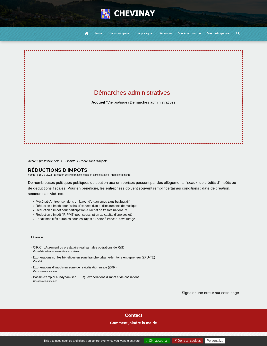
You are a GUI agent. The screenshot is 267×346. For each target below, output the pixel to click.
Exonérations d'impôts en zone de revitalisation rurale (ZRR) (74, 267)
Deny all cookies (189, 340)
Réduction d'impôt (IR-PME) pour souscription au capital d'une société (84, 214)
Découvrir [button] (166, 33)
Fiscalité (70, 161)
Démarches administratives (153, 102)
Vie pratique (117, 102)
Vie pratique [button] (144, 33)
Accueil (98, 102)
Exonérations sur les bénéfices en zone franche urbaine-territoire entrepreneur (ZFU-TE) (94, 257)
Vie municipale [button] (119, 33)
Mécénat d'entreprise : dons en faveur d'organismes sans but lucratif (82, 201)
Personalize (215, 340)
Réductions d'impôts (93, 161)
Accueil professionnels (44, 161)
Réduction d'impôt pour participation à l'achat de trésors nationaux (81, 210)
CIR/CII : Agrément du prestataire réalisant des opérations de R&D (79, 247)
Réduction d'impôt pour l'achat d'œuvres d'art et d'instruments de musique (86, 205)
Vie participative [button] (218, 33)
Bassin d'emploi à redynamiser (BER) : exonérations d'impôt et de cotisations (86, 277)
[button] (86, 34)
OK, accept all (158, 340)
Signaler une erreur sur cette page (210, 293)
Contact (133, 315)
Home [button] (98, 33)
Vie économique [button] (190, 33)
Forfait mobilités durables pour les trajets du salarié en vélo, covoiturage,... (87, 219)
